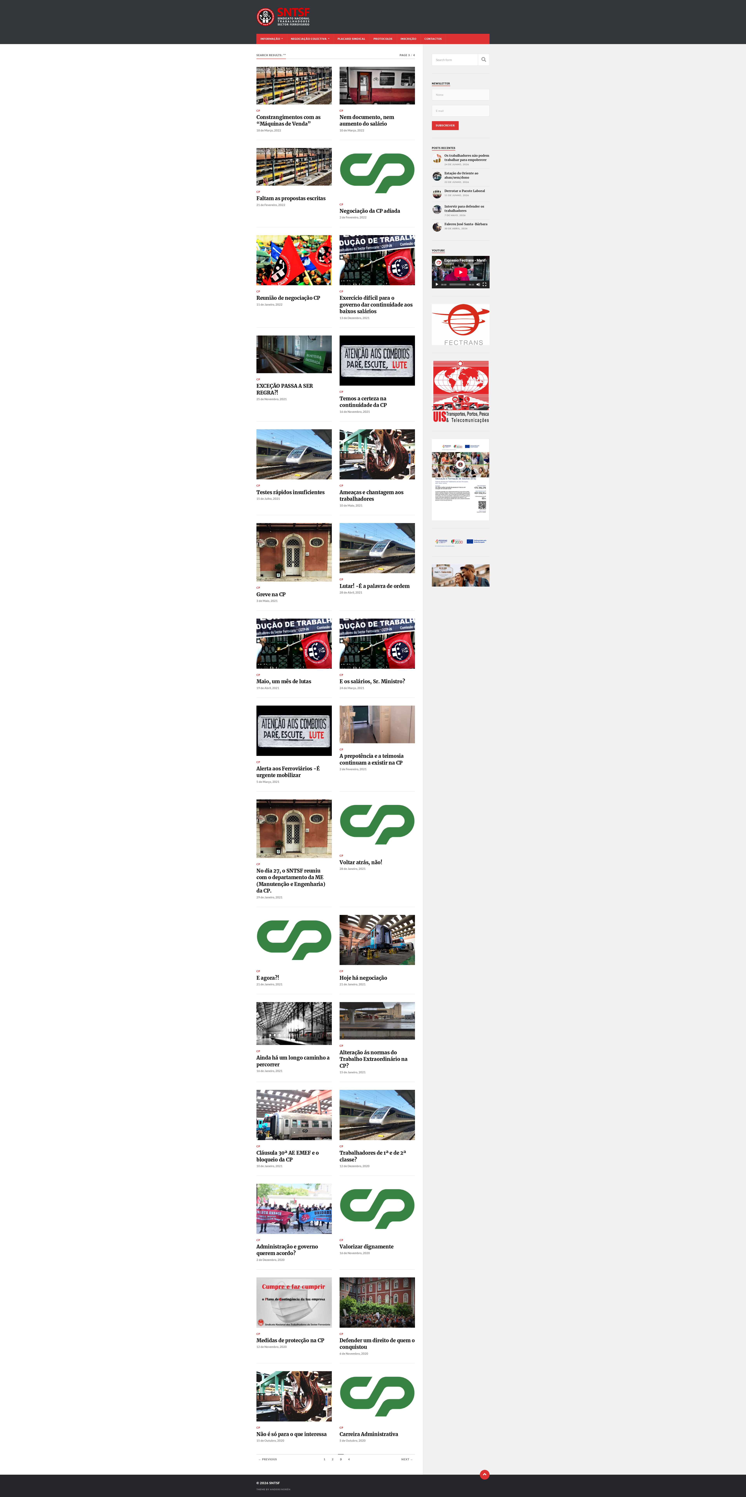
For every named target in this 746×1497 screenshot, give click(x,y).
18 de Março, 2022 (268, 130)
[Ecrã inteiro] (484, 284)
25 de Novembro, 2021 (271, 399)
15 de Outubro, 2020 (270, 1440)
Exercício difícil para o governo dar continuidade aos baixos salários (376, 305)
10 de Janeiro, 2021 (269, 1166)
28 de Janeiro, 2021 (353, 868)
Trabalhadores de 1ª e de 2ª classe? (373, 1156)
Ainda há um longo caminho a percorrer (293, 1061)
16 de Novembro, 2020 (355, 1253)
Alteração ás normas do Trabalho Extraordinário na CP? (373, 1059)
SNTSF (274, 1483)
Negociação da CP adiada (370, 211)
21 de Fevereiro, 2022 (270, 205)
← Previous (267, 1459)
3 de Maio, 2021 (267, 600)
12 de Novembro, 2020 (271, 1346)
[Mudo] (478, 284)
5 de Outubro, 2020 (353, 1440)
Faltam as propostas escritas (291, 198)
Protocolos (383, 38)
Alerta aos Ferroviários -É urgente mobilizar (288, 772)
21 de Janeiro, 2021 (269, 984)
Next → (407, 1459)
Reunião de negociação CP (288, 298)
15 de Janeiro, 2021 (353, 1072)
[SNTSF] (373, 17)
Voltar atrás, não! (361, 862)
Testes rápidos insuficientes (290, 492)
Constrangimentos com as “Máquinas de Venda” (288, 120)
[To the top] (485, 1475)
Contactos (433, 38)
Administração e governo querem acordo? (287, 1250)
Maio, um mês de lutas (283, 681)
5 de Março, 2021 (267, 781)
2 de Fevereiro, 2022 (353, 217)
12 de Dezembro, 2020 (355, 1166)
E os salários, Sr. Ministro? (372, 681)
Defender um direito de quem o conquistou (377, 1343)
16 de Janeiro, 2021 (269, 1071)
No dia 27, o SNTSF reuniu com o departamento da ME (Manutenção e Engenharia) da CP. (290, 881)
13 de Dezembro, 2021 (355, 318)
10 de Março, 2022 (352, 130)
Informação (270, 38)
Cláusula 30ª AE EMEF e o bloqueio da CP (287, 1156)
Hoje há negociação (363, 978)
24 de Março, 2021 (352, 688)
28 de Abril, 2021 (351, 592)
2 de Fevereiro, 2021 (353, 769)
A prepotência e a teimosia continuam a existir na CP (372, 759)
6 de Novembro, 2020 (354, 1353)
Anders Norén (280, 1489)
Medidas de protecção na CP (290, 1340)
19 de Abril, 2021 (267, 688)
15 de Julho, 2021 (268, 498)
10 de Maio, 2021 (351, 505)
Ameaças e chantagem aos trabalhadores (371, 495)
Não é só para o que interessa (291, 1434)
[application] (461, 272)
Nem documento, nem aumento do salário (367, 120)
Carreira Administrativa (369, 1434)
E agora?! (267, 978)
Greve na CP (271, 594)
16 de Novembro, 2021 (355, 411)
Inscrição (408, 38)
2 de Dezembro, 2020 (270, 1259)
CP (258, 110)
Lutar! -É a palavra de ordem (375, 586)
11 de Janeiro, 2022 (269, 304)
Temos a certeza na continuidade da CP (363, 402)
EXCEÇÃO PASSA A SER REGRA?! (284, 389)
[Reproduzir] (437, 284)
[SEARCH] (484, 60)
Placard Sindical (351, 38)
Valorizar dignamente (366, 1247)
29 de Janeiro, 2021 (269, 897)
